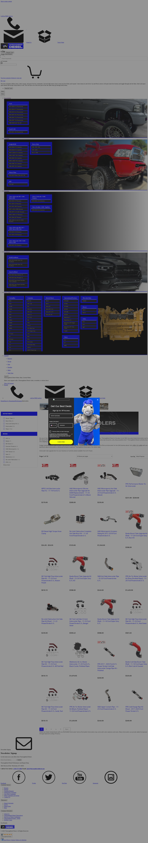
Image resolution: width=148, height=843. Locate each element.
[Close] (98, 400)
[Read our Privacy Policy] (72, 434)
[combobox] (53, 425)
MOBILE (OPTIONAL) (54, 421)
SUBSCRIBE (61, 442)
